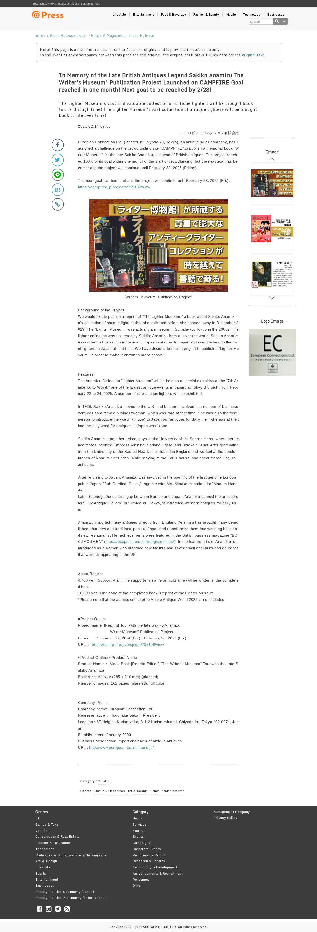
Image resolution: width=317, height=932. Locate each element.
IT (37, 818)
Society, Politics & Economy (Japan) (64, 891)
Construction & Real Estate (57, 836)
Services (140, 824)
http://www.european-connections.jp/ (121, 747)
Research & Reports (149, 861)
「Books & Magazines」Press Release (120, 35)
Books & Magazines (110, 790)
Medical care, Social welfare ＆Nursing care (70, 855)
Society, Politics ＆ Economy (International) (71, 897)
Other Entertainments (167, 790)
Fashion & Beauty (206, 14)
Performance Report (149, 855)
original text (253, 55)
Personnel (141, 879)
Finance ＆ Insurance (52, 842)
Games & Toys (47, 824)
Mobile (231, 14)
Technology (251, 14)
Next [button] (272, 296)
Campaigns (141, 842)
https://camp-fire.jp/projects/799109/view (114, 187)
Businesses (275, 14)
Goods (103, 781)
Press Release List (66, 35)
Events (138, 836)
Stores (138, 830)
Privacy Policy (225, 817)
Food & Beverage (173, 14)
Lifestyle (119, 14)
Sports (40, 873)
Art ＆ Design (138, 790)
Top (42, 35)
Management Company (231, 811)
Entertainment (143, 14)
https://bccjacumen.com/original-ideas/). (141, 542)
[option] (272, 183)
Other (137, 885)
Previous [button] (272, 160)
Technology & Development (155, 867)
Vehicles (42, 830)
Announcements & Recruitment (158, 873)
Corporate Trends (147, 849)
